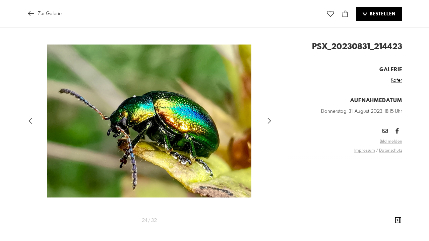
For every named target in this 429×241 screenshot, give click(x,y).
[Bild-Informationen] (398, 220)
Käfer (396, 80)
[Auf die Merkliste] (330, 13)
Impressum (364, 151)
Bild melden (391, 142)
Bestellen (381, 14)
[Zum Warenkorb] (345, 13)
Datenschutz (390, 151)
